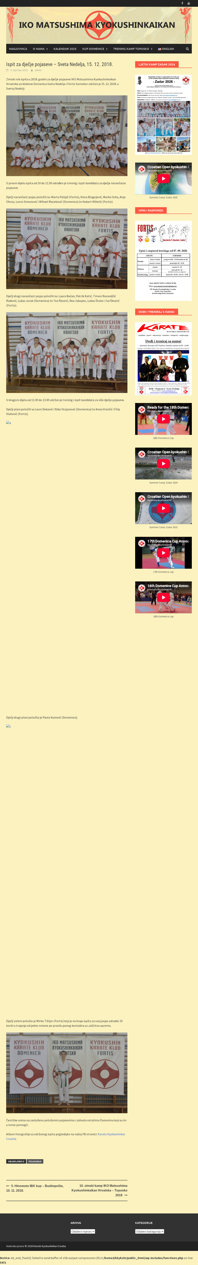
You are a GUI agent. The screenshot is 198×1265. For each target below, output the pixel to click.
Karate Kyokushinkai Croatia (49, 1246)
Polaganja (35, 1161)
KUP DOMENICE (93, 49)
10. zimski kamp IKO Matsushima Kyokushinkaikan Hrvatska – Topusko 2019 (99, 1190)
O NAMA (38, 49)
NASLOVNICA (18, 49)
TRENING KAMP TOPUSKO (131, 49)
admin (38, 70)
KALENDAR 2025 (65, 49)
